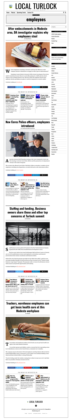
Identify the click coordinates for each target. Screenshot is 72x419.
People (52, 127)
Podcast (13, 12)
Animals (52, 71)
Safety (52, 136)
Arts (52, 75)
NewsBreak (19, 82)
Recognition (53, 131)
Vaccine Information (55, 36)
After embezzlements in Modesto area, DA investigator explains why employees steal (27, 32)
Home (7, 12)
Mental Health (54, 120)
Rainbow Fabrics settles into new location (45, 281)
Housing (53, 111)
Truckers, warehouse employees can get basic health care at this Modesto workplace (27, 307)
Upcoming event (54, 149)
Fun (52, 102)
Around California (54, 73)
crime (26, 38)
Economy (53, 84)
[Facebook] (63, 12)
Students (53, 143)
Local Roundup (54, 118)
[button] (65, 27)
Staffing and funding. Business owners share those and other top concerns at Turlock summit (28, 212)
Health (28, 313)
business (28, 218)
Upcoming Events (21, 12)
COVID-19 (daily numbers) (56, 34)
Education (53, 86)
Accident (53, 66)
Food (52, 98)
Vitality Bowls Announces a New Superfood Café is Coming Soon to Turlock (28, 282)
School (52, 138)
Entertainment (54, 91)
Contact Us (30, 12)
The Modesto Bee (21, 266)
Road (52, 134)
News (30, 38)
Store (52, 43)
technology (53, 145)
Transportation (54, 147)
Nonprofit (53, 125)
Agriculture (53, 68)
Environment (53, 93)
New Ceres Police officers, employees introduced (28, 124)
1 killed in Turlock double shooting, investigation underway (27, 97)
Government (53, 104)
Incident (53, 113)
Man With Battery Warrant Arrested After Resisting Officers (43, 185)
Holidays (53, 109)
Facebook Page (54, 41)
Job (52, 116)
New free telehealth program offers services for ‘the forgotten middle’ (12, 379)
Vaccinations (53, 152)
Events (30, 128)
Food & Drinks (54, 100)
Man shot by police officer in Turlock (14, 184)
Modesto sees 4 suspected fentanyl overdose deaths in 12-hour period (28, 378)
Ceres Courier (19, 170)
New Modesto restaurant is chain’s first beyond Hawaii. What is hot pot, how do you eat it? (12, 283)
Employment (53, 89)
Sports (52, 140)
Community (25, 128)
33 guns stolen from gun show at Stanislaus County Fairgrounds (43, 97)
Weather (53, 38)
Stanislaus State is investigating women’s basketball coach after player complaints (12, 98)
